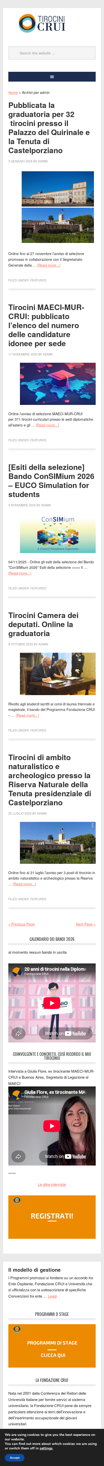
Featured (38, 280)
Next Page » (86, 924)
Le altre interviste (52, 1184)
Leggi (52, 1296)
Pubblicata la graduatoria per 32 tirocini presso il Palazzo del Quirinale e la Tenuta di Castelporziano (49, 127)
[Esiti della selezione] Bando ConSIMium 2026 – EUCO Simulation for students (51, 480)
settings (46, 1448)
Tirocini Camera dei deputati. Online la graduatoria (43, 623)
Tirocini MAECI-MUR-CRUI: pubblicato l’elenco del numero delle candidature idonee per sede (46, 324)
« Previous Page (21, 924)
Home (13, 92)
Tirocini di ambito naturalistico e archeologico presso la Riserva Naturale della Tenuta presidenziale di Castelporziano (49, 780)
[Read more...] (48, 265)
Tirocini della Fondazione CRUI (52, 23)
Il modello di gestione (34, 1269)
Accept (14, 1458)
